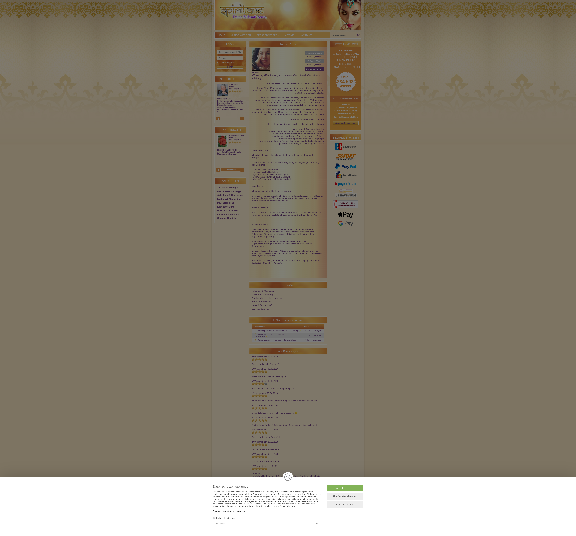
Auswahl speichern (345, 504)
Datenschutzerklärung (223, 511)
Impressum (241, 511)
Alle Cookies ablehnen (345, 496)
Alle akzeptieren (344, 488)
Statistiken (221, 523)
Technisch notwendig (226, 518)
